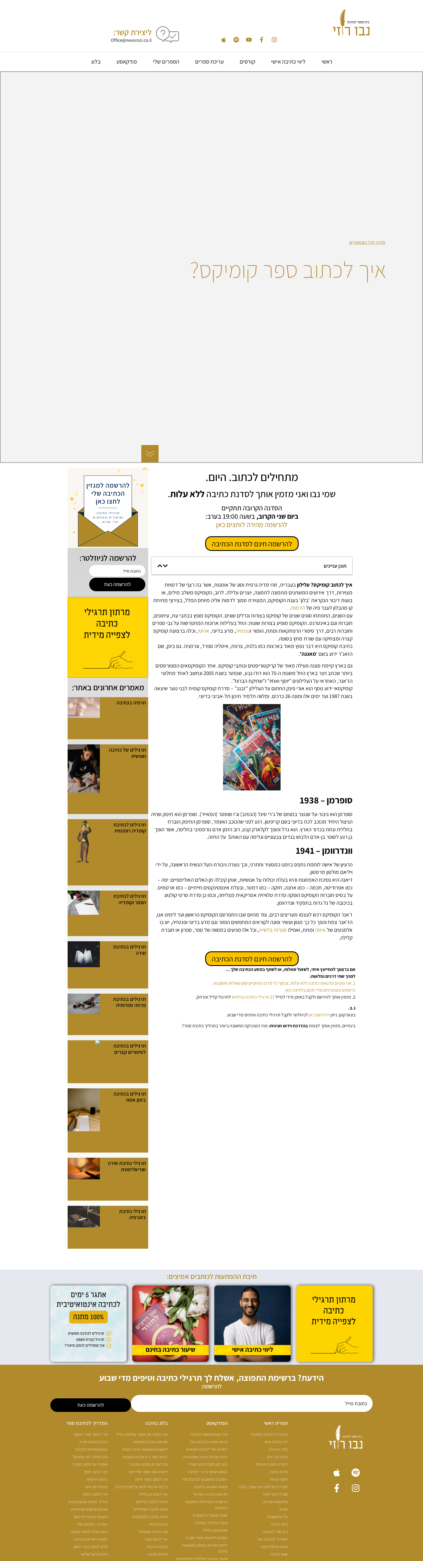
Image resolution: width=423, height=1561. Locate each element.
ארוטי (203, 630)
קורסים (247, 61)
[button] (165, 565)
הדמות (298, 607)
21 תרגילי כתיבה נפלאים (253, 997)
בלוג (96, 61)
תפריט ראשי (276, 1423)
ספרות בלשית (273, 929)
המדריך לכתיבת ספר (87, 1423)
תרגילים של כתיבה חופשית (127, 752)
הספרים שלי (166, 61)
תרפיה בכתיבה (131, 702)
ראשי (326, 61)
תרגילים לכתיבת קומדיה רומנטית (129, 827)
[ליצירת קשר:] (167, 34)
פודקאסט (127, 61)
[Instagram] (274, 39)
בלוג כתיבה (156, 1423)
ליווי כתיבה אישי (288, 61)
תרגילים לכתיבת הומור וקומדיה (129, 899)
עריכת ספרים (209, 61)
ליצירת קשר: (132, 32)
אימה (320, 929)
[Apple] (223, 39)
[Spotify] (236, 39)
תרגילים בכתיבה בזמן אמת (129, 1096)
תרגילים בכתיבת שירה (129, 949)
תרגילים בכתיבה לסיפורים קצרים (129, 1048)
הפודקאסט (217, 1423)
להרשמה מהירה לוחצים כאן (251, 524)
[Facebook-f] (261, 39)
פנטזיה (243, 630)
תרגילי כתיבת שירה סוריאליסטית (127, 1166)
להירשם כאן (319, 1015)
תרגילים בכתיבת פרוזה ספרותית (129, 1002)
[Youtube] (249, 39)
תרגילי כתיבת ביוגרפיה (132, 1214)
